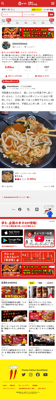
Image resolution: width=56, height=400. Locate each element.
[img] (2, 3)
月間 (40, 283)
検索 (51, 14)
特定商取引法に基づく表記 (26, 388)
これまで (50, 283)
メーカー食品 (48, 9)
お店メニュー (37, 9)
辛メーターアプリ (24, 385)
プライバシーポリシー (9, 388)
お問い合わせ (42, 388)
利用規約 (34, 385)
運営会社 (12, 385)
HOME (5, 385)
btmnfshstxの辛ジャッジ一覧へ (17, 197)
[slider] (9, 21)
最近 (31, 283)
